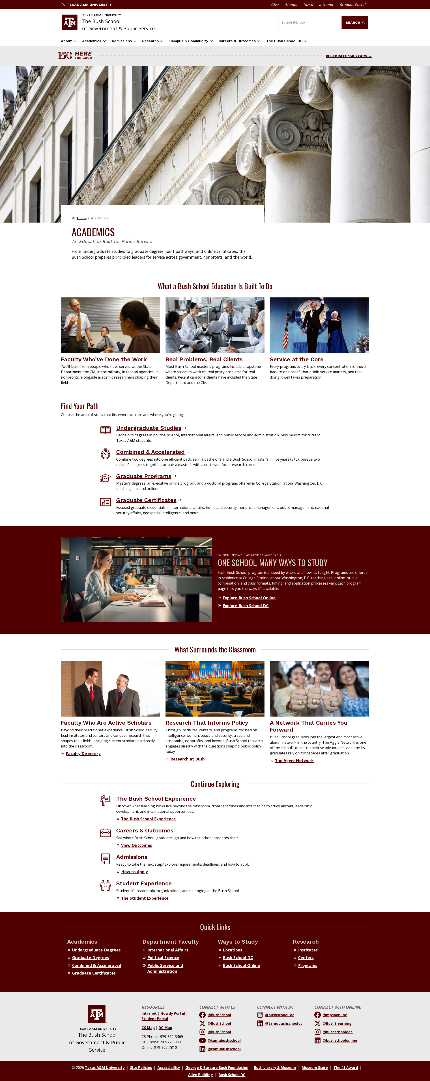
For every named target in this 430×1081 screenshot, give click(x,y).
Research (150, 41)
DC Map (165, 1027)
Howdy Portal (173, 1013)
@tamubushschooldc (283, 1023)
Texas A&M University (89, 4)
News (308, 4)
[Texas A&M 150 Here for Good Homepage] (76, 56)
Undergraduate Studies (148, 428)
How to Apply (134, 871)
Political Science (163, 957)
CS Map (148, 1027)
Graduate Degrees (90, 957)
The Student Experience (145, 898)
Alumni (291, 4)
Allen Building (200, 1074)
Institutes (308, 950)
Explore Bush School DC (246, 605)
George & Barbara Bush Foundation (216, 1067)
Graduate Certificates (146, 500)
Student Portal (353, 4)
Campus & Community (188, 41)
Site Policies (141, 1067)
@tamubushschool (224, 1040)
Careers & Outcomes (237, 41)
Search (353, 22)
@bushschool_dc (279, 1014)
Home (81, 218)
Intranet (326, 4)
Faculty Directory (83, 753)
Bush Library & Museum (275, 1067)
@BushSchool (219, 1014)
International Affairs (167, 950)
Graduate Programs (143, 476)
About (66, 41)
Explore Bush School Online (249, 597)
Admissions (122, 41)
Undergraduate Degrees (96, 950)
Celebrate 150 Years (346, 56)
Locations (232, 950)
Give (274, 4)
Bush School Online (241, 965)
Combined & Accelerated (150, 451)
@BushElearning (337, 1023)
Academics (91, 41)
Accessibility (168, 1067)
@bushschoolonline (340, 1040)
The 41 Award (345, 1067)
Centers (306, 957)
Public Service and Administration (165, 968)
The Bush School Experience (148, 818)
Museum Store (315, 1067)
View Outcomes (136, 845)
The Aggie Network (294, 760)
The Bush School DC (284, 41)
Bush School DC (238, 957)
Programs (307, 965)
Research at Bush (187, 759)
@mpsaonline (335, 1014)
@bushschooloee (338, 1031)
